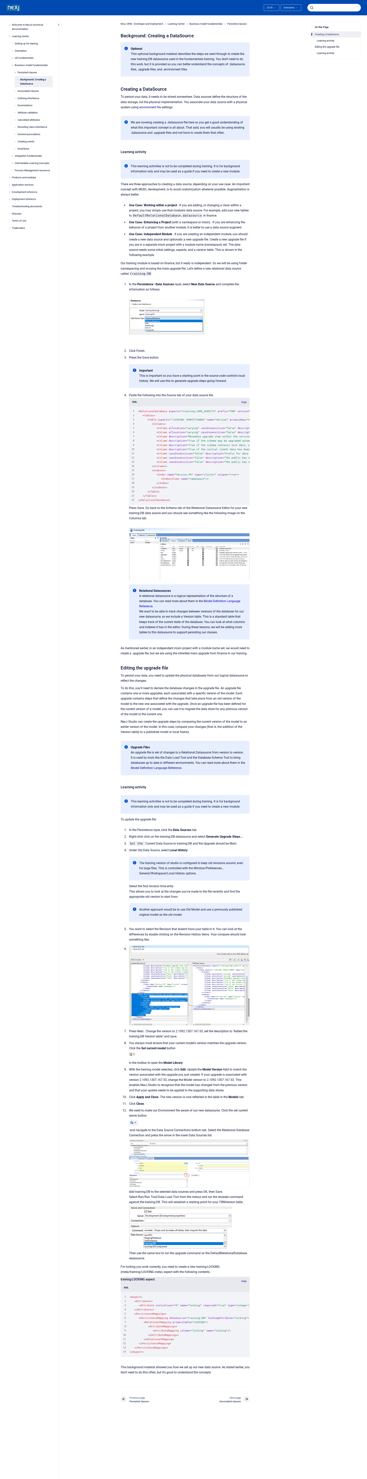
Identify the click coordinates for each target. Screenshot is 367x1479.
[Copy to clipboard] (119, 89)
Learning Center (20, 36)
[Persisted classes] (15, 72)
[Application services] (9, 184)
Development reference (24, 192)
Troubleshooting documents (27, 206)
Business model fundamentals (31, 65)
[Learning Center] (9, 36)
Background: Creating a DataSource (33, 81)
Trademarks (18, 228)
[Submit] (312, 8)
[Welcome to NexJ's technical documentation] (9, 25)
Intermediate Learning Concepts (32, 163)
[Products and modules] (9, 177)
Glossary (16, 213)
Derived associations (29, 134)
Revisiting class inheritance (32, 127)
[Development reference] (9, 192)
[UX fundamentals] (12, 58)
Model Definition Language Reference (156, 768)
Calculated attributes (29, 119)
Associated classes (28, 91)
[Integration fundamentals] (12, 155)
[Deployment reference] (9, 199)
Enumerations (25, 105)
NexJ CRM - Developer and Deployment (142, 23)
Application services (23, 184)
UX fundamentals (24, 58)
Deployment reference (24, 199)
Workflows (23, 148)
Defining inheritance (28, 98)
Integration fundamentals (28, 156)
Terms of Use (19, 220)
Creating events (26, 141)
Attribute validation (28, 112)
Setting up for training (26, 43)
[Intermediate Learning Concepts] (12, 163)
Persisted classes (27, 72)
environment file (150, 107)
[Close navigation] (59, 25)
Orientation (21, 50)
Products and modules (24, 177)
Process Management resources (32, 170)
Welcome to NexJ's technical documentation (27, 27)
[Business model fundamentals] (12, 65)
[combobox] (334, 7)
